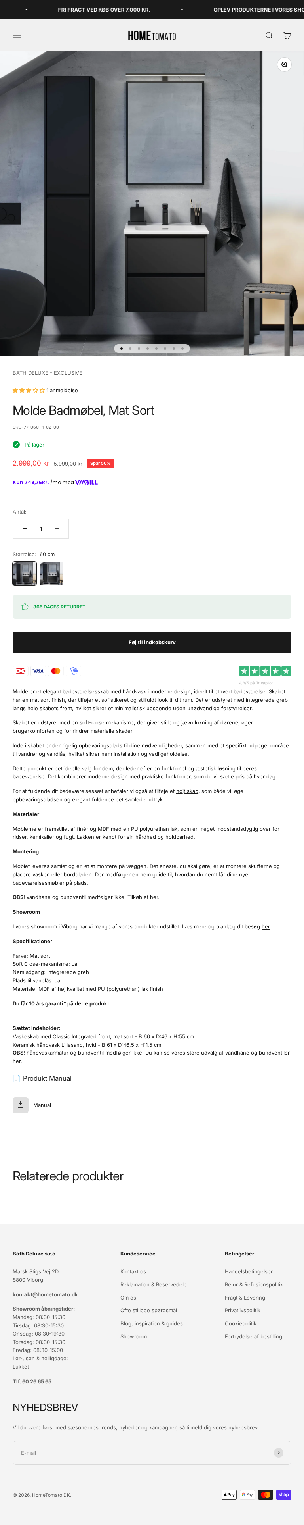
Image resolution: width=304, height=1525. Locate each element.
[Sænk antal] (24, 528)
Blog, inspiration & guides (151, 1323)
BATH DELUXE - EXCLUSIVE (47, 373)
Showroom (133, 1336)
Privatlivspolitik (242, 1310)
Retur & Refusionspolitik (254, 1284)
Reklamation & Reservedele (153, 1284)
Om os (128, 1297)
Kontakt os (133, 1271)
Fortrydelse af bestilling (253, 1336)
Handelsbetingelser (249, 1271)
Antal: (20, 511)
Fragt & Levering (245, 1297)
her (154, 897)
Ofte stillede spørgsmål (148, 1310)
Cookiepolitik (240, 1323)
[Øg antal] (57, 528)
